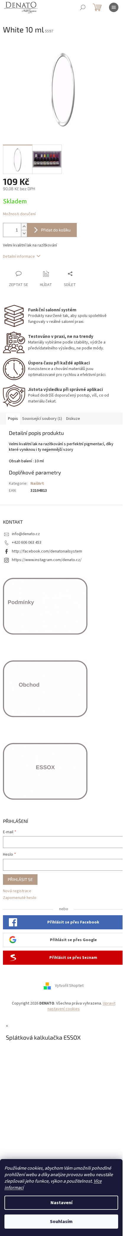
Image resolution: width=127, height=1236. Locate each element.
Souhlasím (61, 1221)
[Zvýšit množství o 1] (24, 226)
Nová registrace (17, 891)
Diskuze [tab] (73, 419)
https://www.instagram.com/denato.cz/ (47, 560)
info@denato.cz (26, 534)
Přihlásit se (20, 879)
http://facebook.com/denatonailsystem (47, 551)
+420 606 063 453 (26, 542)
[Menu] (114, 7)
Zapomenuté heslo (19, 898)
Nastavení (61, 1202)
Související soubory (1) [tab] (42, 419)
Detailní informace (19, 256)
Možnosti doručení (19, 214)
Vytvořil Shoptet (69, 986)
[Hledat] (83, 7)
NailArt (37, 483)
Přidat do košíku (56, 229)
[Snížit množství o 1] (24, 233)
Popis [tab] (13, 419)
